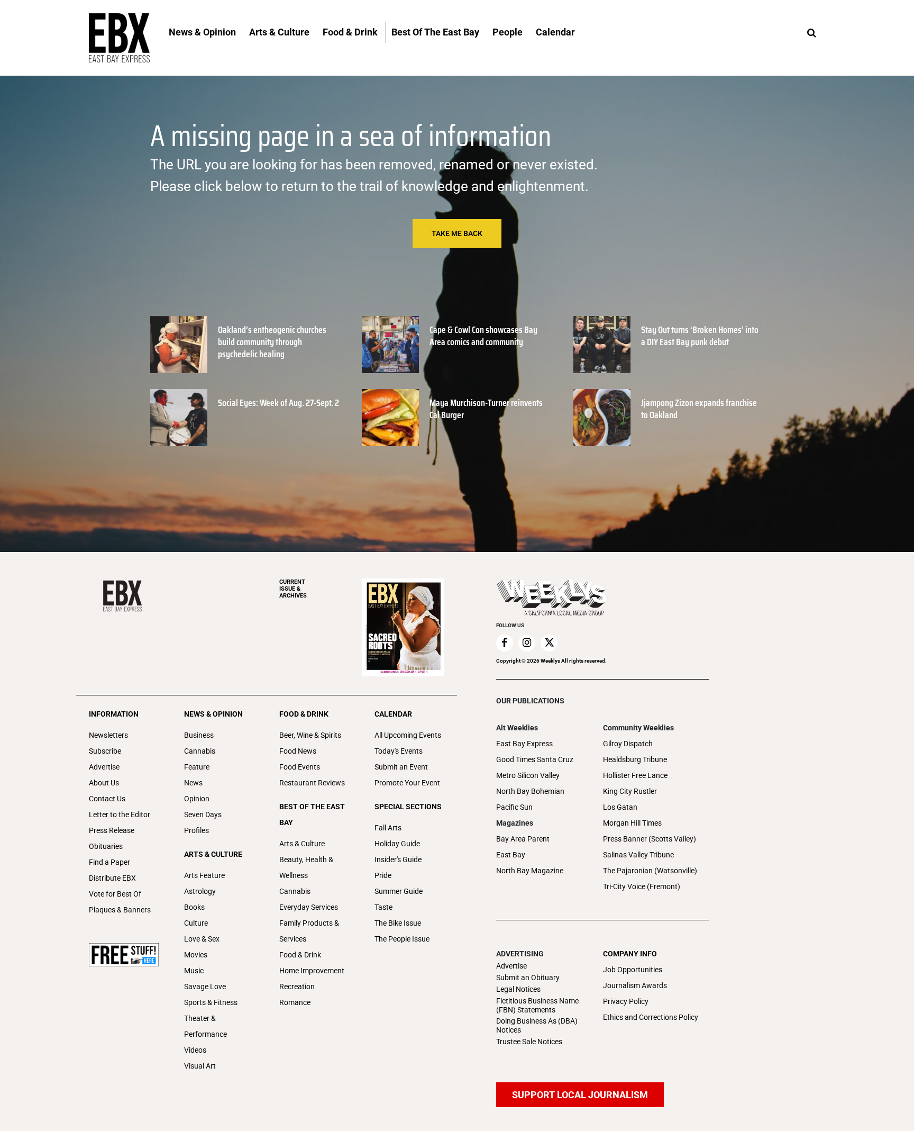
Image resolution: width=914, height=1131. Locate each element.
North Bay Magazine (529, 870)
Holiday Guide (397, 843)
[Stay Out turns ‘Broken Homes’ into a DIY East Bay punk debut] (601, 344)
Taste (383, 907)
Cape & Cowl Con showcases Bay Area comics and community (483, 335)
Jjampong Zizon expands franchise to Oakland (699, 408)
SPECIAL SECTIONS (408, 806)
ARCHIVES (293, 588)
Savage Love (205, 986)
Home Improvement (311, 970)
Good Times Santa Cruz (534, 759)
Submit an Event (401, 767)
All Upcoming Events (407, 735)
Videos (195, 1050)
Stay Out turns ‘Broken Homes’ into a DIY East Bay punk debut (699, 335)
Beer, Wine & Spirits (310, 735)
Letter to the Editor (119, 814)
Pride (382, 875)
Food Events (299, 767)
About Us (104, 783)
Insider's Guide (398, 859)
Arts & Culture (302, 843)
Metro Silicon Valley (528, 775)
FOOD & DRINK (303, 714)
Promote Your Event (407, 783)
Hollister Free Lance (635, 775)
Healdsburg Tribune (635, 759)
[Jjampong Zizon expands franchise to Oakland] (601, 417)
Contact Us (107, 798)
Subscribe (105, 751)
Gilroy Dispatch (628, 743)
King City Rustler (630, 791)
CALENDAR (393, 714)
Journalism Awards (635, 985)
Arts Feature (204, 875)
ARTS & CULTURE (213, 854)
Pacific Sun (514, 807)
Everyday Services (308, 907)
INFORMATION (114, 714)
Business (199, 735)
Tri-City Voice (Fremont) (641, 886)
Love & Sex (202, 939)
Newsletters (108, 735)
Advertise (104, 767)
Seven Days (203, 814)
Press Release (111, 830)
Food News (297, 751)
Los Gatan (620, 807)
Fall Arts (387, 828)
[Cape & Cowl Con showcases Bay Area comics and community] (390, 344)
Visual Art (200, 1066)
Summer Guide (398, 891)
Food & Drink (300, 955)
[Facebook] (504, 643)
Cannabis (199, 751)
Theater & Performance (205, 1026)
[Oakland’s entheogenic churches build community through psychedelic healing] (178, 344)
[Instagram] (526, 643)
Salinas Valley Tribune (638, 854)
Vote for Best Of (115, 894)
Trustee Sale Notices (529, 1041)
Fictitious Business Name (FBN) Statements (537, 1005)
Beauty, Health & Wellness (306, 867)
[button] (811, 33)
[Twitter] (549, 643)
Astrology (200, 891)
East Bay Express (524, 743)
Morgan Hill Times (632, 823)
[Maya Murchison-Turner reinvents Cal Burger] (390, 417)
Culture (196, 923)
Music (194, 970)
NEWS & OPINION (213, 714)
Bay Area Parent (523, 839)
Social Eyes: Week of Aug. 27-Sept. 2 (278, 402)
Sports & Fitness (210, 1002)
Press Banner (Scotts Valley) (649, 839)
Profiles (196, 830)
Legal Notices (518, 989)
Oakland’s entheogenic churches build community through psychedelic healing (272, 342)
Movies (195, 955)
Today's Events (398, 751)
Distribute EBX (112, 878)
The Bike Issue (397, 923)
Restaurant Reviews (312, 783)
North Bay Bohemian (530, 791)
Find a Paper (109, 862)
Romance (294, 1002)
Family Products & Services (309, 931)
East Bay (510, 854)
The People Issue (401, 939)
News (193, 783)
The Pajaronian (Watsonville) (650, 870)
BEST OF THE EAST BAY (312, 814)
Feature (196, 767)
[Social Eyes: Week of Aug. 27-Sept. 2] (178, 417)
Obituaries (106, 846)
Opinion (196, 798)
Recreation (297, 986)
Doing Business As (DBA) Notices (537, 1025)
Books (194, 907)
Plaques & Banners (120, 910)
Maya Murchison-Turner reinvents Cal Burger (486, 408)
